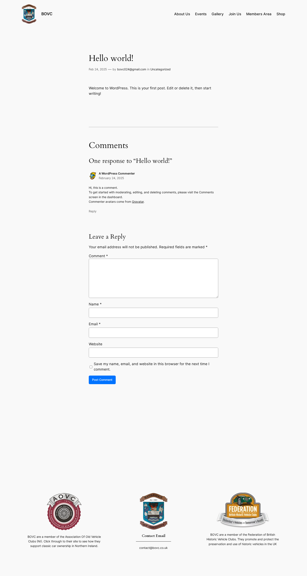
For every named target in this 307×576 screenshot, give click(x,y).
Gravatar (138, 201)
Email (95, 324)
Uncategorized (160, 69)
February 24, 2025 (111, 178)
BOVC (46, 13)
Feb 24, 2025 (98, 69)
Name (95, 304)
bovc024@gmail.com (131, 69)
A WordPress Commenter (117, 173)
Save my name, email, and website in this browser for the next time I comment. (151, 366)
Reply (92, 211)
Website (95, 344)
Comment (98, 256)
